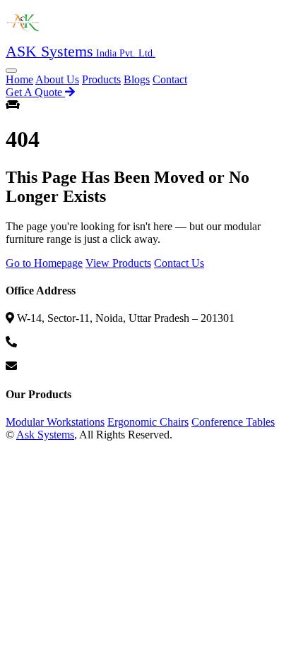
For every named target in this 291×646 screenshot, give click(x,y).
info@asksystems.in (64, 366)
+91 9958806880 (58, 342)
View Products (118, 263)
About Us (57, 79)
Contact (170, 79)
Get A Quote (35, 92)
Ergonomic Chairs (148, 422)
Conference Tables (233, 422)
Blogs (137, 79)
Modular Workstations (55, 422)
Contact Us (179, 263)
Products (101, 79)
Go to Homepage (44, 263)
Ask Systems (45, 435)
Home (19, 79)
